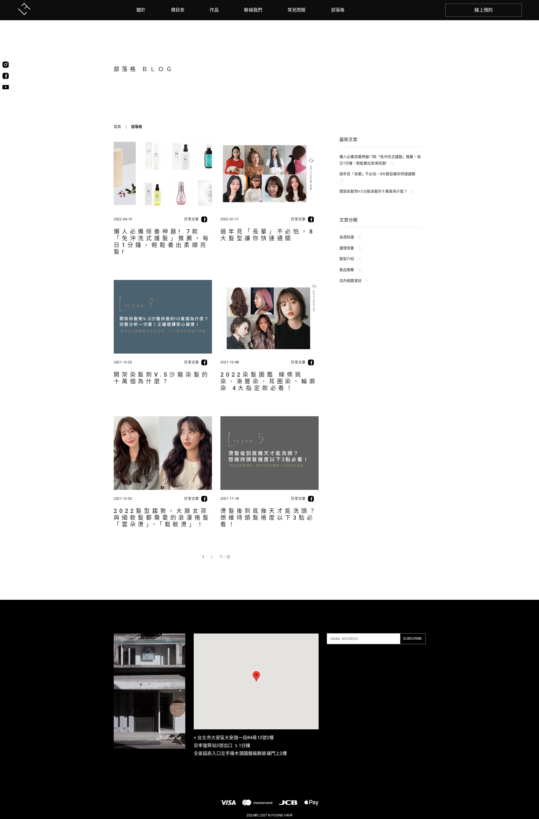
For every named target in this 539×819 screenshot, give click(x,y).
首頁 (117, 127)
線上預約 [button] (483, 10)
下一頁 (224, 557)
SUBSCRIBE (412, 638)
